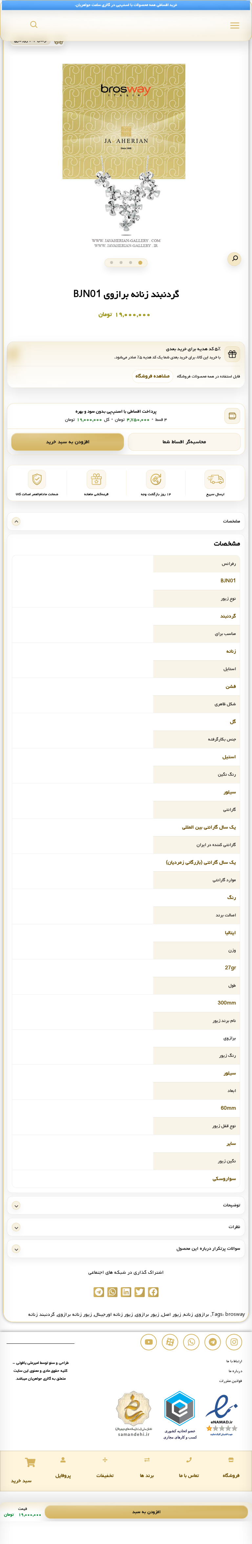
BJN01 (228, 581)
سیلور (229, 792)
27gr (230, 968)
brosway (235, 1314)
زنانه (231, 651)
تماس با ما (189, 1476)
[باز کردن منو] (234, 25)
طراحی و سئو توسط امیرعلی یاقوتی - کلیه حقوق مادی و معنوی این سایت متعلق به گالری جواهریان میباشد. (40, 1371)
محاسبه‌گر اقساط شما (184, 442)
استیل (229, 757)
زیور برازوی (147, 1314)
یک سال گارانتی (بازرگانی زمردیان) (201, 862)
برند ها (147, 1476)
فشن (231, 686)
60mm (228, 1108)
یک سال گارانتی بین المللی (209, 827)
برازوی (202, 1314)
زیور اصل (171, 1314)
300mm (227, 1003)
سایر (231, 1143)
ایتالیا (230, 933)
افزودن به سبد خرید (68, 442)
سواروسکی (224, 1179)
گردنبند (228, 616)
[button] (234, 259)
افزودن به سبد (146, 1512)
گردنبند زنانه (41, 1314)
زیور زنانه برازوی (74, 1314)
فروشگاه (231, 1476)
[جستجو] (34, 24)
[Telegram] (212, 1342)
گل (233, 722)
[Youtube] (148, 1342)
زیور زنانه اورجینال (113, 1314)
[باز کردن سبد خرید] (30, 1462)
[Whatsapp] (191, 1342)
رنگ (231, 898)
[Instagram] (234, 1342)
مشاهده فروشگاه (153, 376)
